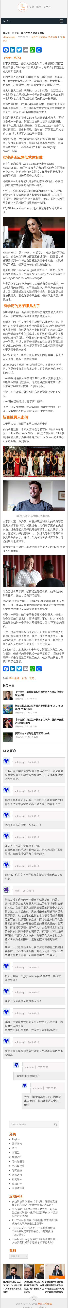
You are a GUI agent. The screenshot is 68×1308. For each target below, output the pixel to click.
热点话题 (52, 37)
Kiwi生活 (14, 678)
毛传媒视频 (18, 1165)
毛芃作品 (43, 37)
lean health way (21, 1239)
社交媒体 (17, 1179)
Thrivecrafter (19, 1228)
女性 (24, 678)
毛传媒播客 (18, 1161)
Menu (6, 20)
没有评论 (19, 698)
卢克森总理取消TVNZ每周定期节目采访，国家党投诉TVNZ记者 (33, 1231)
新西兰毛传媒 (45, 1303)
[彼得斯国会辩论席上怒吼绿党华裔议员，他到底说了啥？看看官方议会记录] (34, 1271)
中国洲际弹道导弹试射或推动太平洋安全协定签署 (35, 1221)
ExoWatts (17, 1220)
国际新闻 (17, 1143)
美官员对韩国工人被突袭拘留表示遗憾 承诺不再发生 (34, 1240)
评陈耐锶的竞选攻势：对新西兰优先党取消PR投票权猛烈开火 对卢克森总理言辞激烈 (35, 1212)
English (16, 1139)
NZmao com (9, 37)
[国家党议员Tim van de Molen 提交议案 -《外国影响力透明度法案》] (13, 1271)
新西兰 (34, 37)
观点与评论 (18, 1188)
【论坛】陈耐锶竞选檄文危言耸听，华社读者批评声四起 (34, 1203)
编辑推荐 (17, 1183)
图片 (14, 1148)
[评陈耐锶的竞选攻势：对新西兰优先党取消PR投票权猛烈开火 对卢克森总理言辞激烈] (55, 1271)
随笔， (33, 678)
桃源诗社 (17, 1157)
